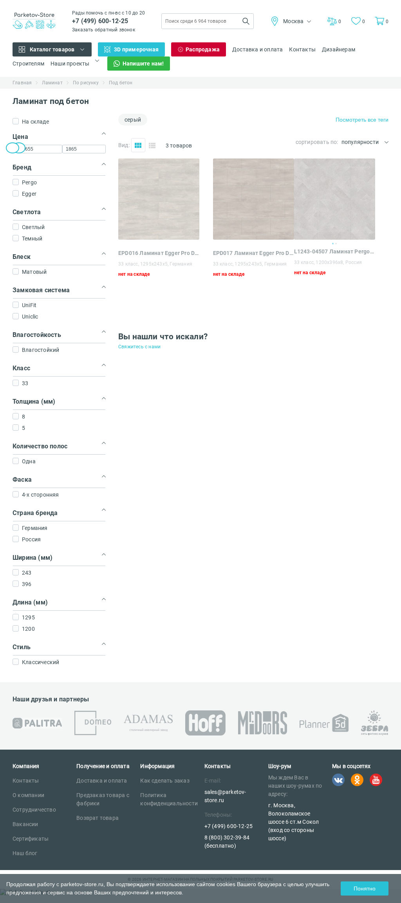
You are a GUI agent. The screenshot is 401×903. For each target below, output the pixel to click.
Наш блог (25, 853)
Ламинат (52, 83)
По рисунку (86, 83)
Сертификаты (31, 839)
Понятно (365, 888)
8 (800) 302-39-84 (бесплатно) (226, 841)
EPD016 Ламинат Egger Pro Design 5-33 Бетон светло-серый (158, 253)
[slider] (12, 147)
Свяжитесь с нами (139, 347)
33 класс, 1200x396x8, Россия (328, 262)
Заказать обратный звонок (103, 30)
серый (133, 120)
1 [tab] (333, 243)
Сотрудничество (34, 810)
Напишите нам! (143, 63)
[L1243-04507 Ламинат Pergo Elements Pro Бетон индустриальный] (334, 199)
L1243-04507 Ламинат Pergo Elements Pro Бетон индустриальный (334, 251)
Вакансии (25, 824)
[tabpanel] (334, 199)
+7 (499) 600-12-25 (100, 21)
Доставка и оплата (257, 49)
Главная (22, 83)
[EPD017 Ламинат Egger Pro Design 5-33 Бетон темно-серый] (253, 237)
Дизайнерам (338, 49)
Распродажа (203, 49)
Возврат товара (97, 818)
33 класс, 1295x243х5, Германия (155, 264)
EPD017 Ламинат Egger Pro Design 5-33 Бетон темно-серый (253, 253)
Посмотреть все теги (362, 120)
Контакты (302, 49)
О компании (28, 795)
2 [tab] (336, 243)
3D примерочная (136, 49)
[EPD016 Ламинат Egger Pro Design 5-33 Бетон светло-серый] (158, 237)
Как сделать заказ (164, 780)
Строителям (28, 63)
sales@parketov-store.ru (225, 796)
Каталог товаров (52, 49)
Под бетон (121, 83)
